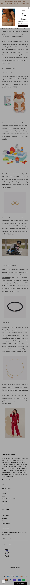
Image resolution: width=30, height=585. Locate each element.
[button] (29, 8)
